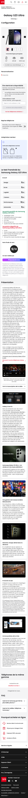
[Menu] (26, 2)
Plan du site (16, 785)
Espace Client (22, 2)
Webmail (19, 2)
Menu (26, 2)
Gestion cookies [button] (15, 787)
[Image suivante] (25, 37)
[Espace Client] (22, 2)
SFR (3, 779)
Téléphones (8, 6)
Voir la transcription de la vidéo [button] (12, 386)
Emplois (23, 792)
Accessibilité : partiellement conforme (10, 792)
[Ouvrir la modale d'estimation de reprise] (24, 126)
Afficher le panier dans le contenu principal (15, 2)
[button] (16, 148)
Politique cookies (5, 787)
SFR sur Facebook (9, 781)
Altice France (4, 795)
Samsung (13, 19)
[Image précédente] (3, 37)
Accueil (3, 6)
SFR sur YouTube (16, 781)
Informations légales (6, 785)
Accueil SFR (2, 2)
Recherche (11, 2)
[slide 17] (7, 49)
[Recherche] (11, 2)
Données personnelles (6, 790)
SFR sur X (12, 781)
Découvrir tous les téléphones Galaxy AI (13, 360)
